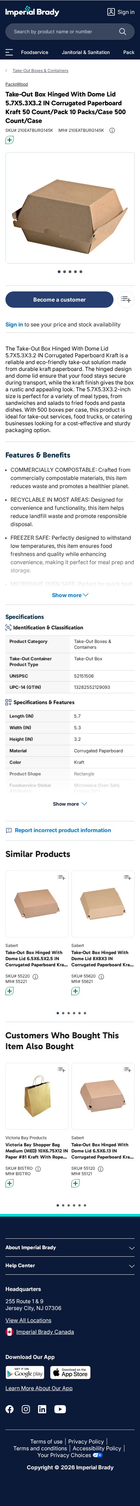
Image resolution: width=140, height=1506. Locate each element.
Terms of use (46, 1441)
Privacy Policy (86, 1441)
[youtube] (60, 1409)
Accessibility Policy (97, 1448)
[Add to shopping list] (61, 878)
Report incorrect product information (63, 830)
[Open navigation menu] (9, 52)
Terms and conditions (40, 1448)
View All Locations (28, 1320)
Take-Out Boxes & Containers (40, 70)
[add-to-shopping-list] (126, 299)
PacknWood (16, 84)
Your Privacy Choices (64, 1455)
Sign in (14, 324)
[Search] (122, 31)
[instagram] (26, 1409)
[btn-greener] (9, 140)
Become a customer (59, 299)
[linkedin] (42, 1409)
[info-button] (112, 130)
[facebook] (9, 1409)
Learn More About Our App (39, 1388)
